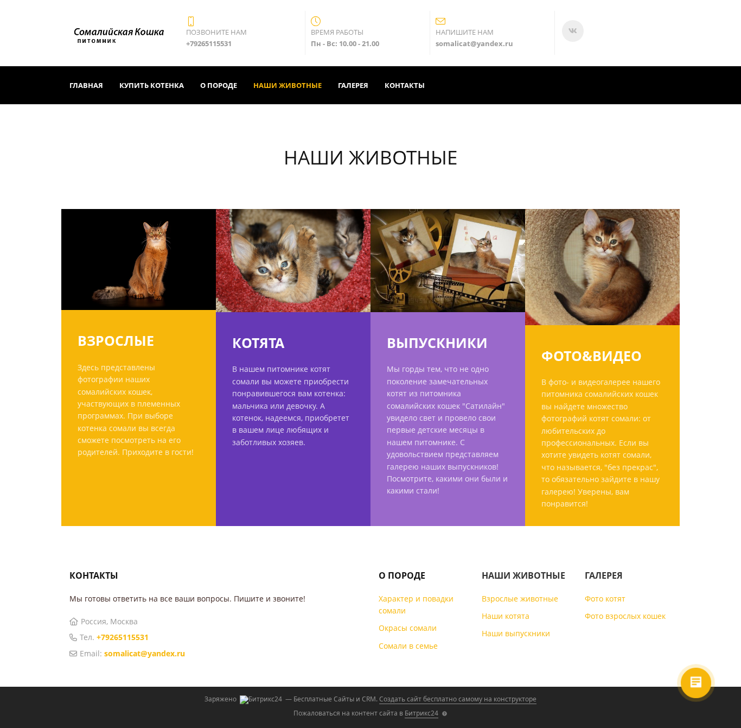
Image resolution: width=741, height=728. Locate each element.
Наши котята (505, 616)
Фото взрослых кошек (625, 616)
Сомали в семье (408, 646)
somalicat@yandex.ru (144, 653)
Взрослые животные (520, 598)
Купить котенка (151, 85)
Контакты (405, 85)
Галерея (353, 85)
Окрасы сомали (408, 628)
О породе (218, 85)
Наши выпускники (516, 633)
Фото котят (605, 598)
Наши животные (287, 85)
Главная (86, 85)
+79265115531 (123, 637)
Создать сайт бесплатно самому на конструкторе (457, 699)
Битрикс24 (421, 713)
